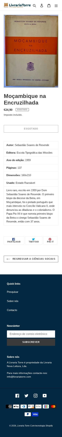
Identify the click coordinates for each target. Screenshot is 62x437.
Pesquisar (12, 291)
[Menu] (56, 5)
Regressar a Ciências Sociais (33, 259)
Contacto (12, 310)
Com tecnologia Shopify (41, 426)
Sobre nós (12, 301)
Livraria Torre (23, 426)
